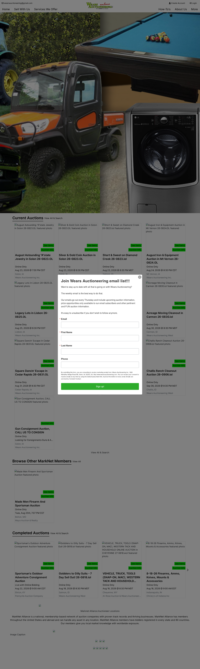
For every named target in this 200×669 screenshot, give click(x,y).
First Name (66, 332)
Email (64, 319)
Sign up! (100, 386)
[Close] (139, 277)
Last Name (66, 345)
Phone (64, 359)
